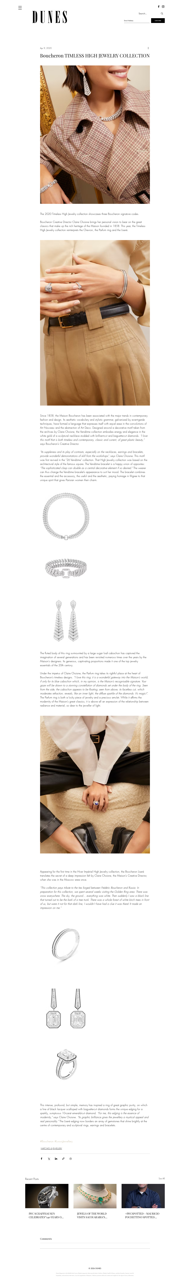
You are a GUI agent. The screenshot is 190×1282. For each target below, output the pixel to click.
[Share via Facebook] (41, 1158)
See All (162, 1178)
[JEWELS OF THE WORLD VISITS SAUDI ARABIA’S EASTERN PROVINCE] (95, 1196)
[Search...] (162, 13)
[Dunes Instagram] (163, 6)
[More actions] (148, 48)
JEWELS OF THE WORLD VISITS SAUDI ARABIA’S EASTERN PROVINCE (92, 1215)
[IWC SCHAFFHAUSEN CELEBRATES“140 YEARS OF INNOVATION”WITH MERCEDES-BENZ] (46, 1196)
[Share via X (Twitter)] (48, 1158)
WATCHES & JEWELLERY (51, 1148)
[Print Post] (70, 1158)
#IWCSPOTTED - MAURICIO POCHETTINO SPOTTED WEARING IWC (142, 1215)
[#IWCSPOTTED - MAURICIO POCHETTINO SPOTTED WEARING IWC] (143, 1196)
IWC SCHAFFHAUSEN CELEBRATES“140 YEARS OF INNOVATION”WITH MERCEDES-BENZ (46, 1215)
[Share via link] (63, 1158)
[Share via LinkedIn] (56, 1158)
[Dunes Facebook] (158, 6)
